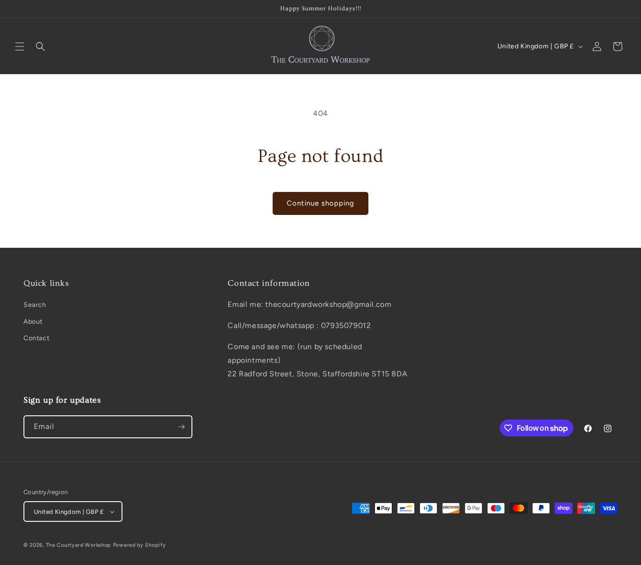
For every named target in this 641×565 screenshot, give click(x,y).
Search (34, 305)
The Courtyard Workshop (78, 545)
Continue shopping (320, 203)
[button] (19, 46)
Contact (36, 338)
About (33, 322)
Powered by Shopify (139, 545)
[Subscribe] (181, 426)
